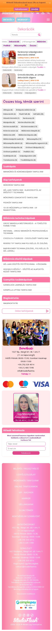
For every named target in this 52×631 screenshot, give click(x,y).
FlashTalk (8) (24, 114)
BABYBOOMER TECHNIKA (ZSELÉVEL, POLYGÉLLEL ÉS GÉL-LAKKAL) (26, 249)
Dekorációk (14, 41)
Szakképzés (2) (9, 156)
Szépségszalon (30, 93)
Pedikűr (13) (28, 151)
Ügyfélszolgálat (26, 474)
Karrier (26, 498)
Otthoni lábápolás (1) (35, 147)
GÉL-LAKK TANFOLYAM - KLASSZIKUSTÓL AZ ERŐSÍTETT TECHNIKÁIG (22, 191)
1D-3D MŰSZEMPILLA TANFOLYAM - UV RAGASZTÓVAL (20, 208)
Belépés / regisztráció (26, 468)
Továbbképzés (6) (28, 160)
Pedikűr (7, 45)
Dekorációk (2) (9, 114)
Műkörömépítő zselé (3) (13, 139)
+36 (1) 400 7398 (26, 542)
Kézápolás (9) (9, 122)
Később (34, 9)
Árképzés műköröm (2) (25, 110)
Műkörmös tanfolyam (26, 480)
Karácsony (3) (28, 118)
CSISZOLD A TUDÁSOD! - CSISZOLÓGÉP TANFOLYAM (25, 238)
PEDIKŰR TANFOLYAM (12, 202)
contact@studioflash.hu (26, 566)
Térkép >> (26, 374)
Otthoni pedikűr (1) (11, 151)
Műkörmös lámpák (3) (30, 131)
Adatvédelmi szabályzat (26, 516)
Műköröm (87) (9, 135)
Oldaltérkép (26, 510)
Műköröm (41, 41)
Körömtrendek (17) (29, 126)
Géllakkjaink (26, 504)
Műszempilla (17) (34, 139)
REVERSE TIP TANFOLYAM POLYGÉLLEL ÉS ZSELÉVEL (25, 243)
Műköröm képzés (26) (27, 135)
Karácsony (18, 70)
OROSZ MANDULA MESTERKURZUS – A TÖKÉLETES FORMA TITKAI (25, 224)
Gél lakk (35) (38, 114)
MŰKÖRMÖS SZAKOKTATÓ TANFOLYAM (20, 197)
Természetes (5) (10, 160)
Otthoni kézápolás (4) (12, 147)
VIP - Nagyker (26, 492)
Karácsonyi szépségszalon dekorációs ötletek (30, 53)
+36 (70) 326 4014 (26, 539)
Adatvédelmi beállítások (26, 593)
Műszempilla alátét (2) (12, 143)
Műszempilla (20, 45)
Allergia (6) (7, 110)
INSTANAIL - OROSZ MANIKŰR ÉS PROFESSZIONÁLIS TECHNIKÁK (25, 232)
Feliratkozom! (21, 9)
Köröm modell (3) (10, 126)
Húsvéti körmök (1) (11, 118)
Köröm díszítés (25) (26, 122)
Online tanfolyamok (24, 310)
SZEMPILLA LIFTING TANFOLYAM (17, 290)
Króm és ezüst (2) (10, 131)
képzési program (31, 589)
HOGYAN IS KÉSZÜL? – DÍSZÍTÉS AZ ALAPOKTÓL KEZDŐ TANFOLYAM (23, 270)
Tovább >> (41, 67)
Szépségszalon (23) (28, 156)
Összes (33, 45)
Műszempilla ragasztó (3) (36, 143)
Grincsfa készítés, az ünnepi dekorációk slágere (31, 76)
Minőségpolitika (19, 589)
